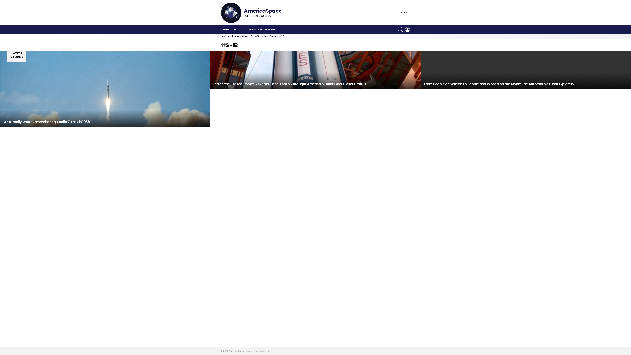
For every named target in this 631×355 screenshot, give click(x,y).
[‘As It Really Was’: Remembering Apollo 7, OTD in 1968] (105, 89)
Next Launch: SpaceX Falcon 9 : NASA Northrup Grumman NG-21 (254, 36)
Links (250, 29)
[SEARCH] (400, 29)
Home (226, 29)
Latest (404, 13)
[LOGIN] (407, 29)
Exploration (266, 29)
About (237, 29)
